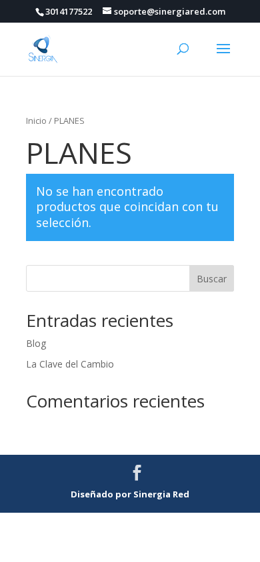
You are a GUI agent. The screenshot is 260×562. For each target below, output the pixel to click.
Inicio (36, 121)
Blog (36, 343)
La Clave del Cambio (70, 364)
